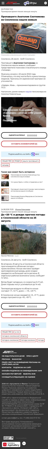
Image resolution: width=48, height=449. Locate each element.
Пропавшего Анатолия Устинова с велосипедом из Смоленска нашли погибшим (28, 190)
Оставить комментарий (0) (24, 144)
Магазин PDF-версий (11, 374)
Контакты (6, 367)
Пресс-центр (32, 356)
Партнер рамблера (21, 438)
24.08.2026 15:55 (7, 209)
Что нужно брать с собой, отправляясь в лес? (27, 182)
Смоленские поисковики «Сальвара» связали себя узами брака (22, 113)
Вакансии (17, 359)
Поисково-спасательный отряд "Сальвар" (18, 55)
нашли (28, 92)
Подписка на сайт (22, 367)
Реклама (6, 359)
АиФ (17, 256)
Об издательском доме (13, 356)
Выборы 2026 (29, 374)
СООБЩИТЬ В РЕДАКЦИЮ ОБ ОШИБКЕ (18, 377)
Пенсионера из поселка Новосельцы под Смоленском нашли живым (25, 176)
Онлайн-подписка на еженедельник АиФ (22, 371)
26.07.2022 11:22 (7, 9)
